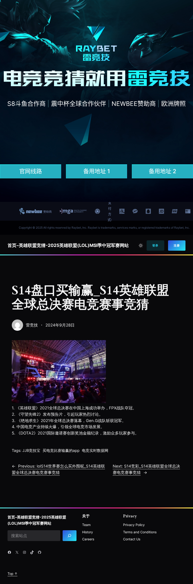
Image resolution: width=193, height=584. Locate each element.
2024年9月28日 (60, 325)
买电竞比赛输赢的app (61, 450)
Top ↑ (12, 574)
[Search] (69, 535)
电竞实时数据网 (95, 450)
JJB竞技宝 (31, 450)
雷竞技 (32, 325)
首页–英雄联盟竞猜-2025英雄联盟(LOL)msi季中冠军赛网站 (68, 245)
